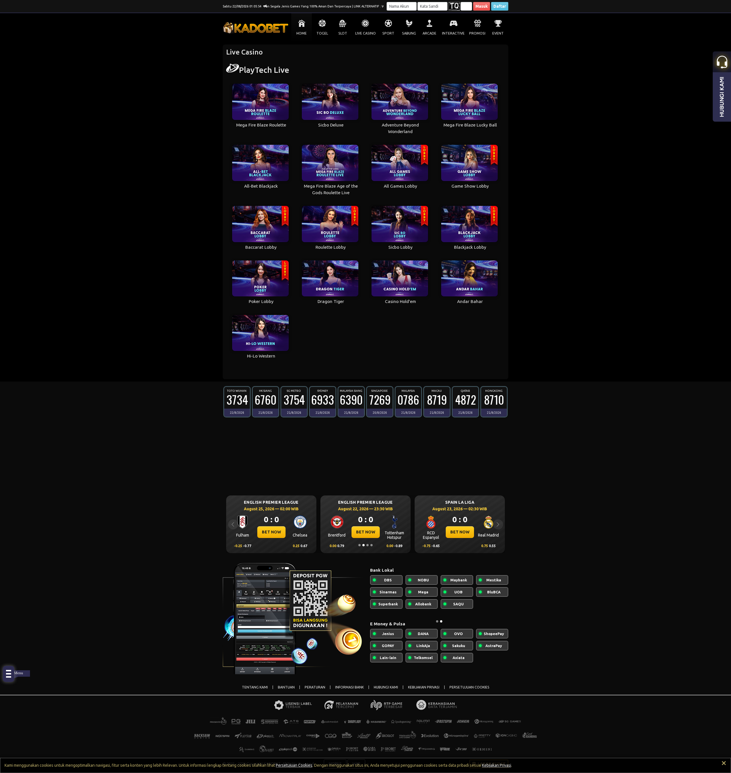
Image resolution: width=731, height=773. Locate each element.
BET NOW (271, 532)
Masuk (481, 6)
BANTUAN (286, 687)
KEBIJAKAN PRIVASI (423, 687)
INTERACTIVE (453, 33)
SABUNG (409, 33)
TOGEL (322, 33)
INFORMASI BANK (349, 687)
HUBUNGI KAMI (386, 687)
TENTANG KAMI (255, 687)
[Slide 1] (359, 545)
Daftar (499, 6)
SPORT (388, 33)
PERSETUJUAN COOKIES (469, 687)
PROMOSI (477, 33)
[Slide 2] (363, 545)
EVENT (498, 33)
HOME (301, 33)
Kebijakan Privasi (496, 765)
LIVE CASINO (365, 33)
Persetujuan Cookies (294, 765)
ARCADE (429, 33)
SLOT (342, 33)
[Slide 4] (371, 545)
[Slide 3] (367, 545)
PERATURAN (315, 687)
